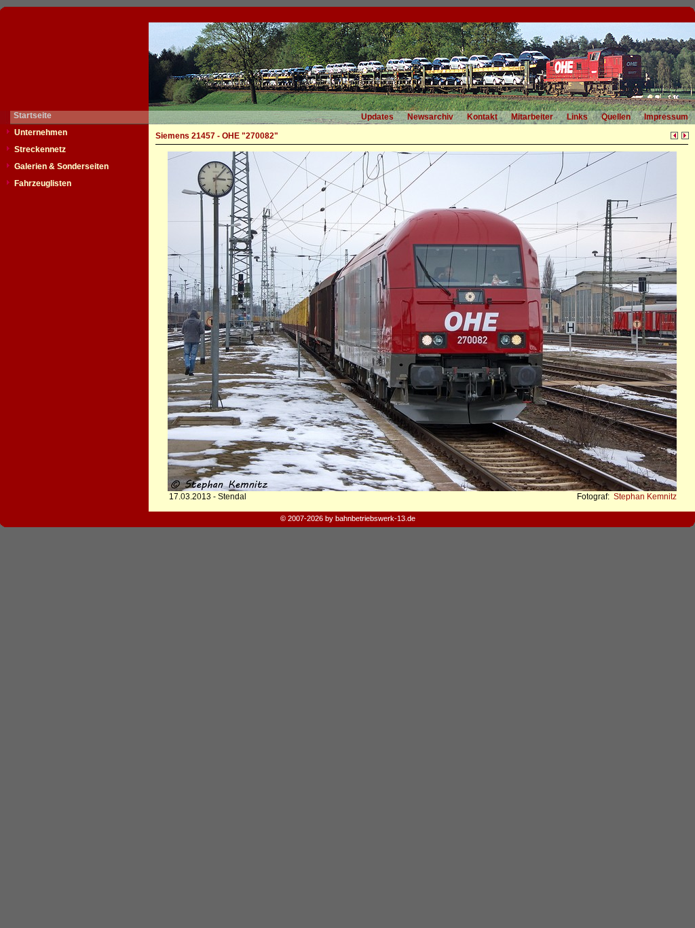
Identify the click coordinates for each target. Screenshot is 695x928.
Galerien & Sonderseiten (61, 166)
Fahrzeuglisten (42, 183)
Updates (377, 117)
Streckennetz (40, 149)
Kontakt (482, 117)
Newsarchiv (430, 117)
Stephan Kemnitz (644, 496)
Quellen (616, 117)
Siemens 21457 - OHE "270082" (216, 136)
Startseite (33, 115)
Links (577, 117)
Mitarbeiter (532, 117)
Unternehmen (40, 132)
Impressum (666, 117)
